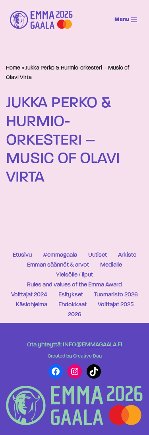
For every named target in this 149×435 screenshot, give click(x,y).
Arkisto (127, 255)
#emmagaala (60, 255)
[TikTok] (94, 371)
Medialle (111, 265)
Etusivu (22, 255)
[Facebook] (55, 371)
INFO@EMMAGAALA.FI (92, 345)
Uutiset (97, 255)
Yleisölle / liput (74, 275)
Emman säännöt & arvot (58, 265)
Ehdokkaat (72, 305)
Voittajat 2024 (29, 295)
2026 (74, 315)
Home (13, 68)
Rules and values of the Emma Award (74, 285)
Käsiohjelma (31, 305)
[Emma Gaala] (43, 20)
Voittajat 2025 (116, 305)
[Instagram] (75, 371)
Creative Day (87, 356)
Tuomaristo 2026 (116, 295)
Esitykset (70, 295)
